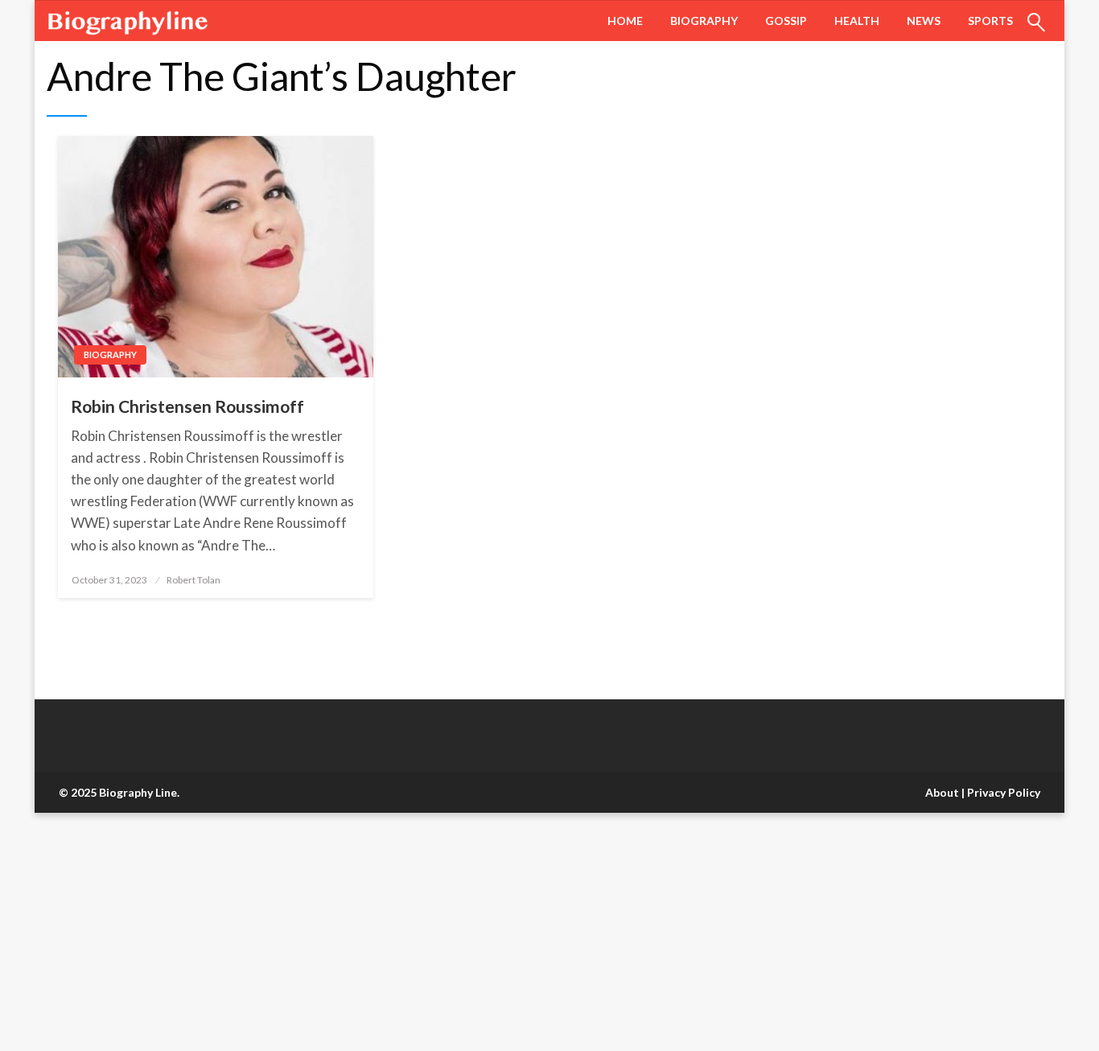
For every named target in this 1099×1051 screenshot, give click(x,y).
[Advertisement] (482, 932)
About (942, 792)
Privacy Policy (1003, 792)
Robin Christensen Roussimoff (187, 406)
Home (625, 20)
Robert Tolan (193, 580)
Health (856, 20)
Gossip (786, 20)
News (924, 20)
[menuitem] (625, 21)
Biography (704, 20)
